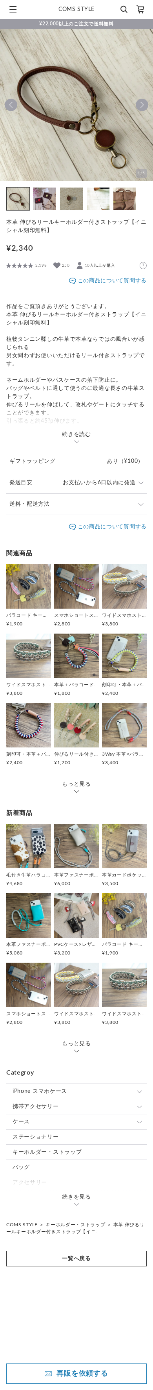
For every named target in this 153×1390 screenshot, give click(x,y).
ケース (21, 1121)
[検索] (123, 9)
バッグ (21, 1167)
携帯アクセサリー (36, 1106)
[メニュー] (12, 9)
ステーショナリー (36, 1137)
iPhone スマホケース (40, 1091)
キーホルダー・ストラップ (47, 1152)
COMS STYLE (22, 1224)
